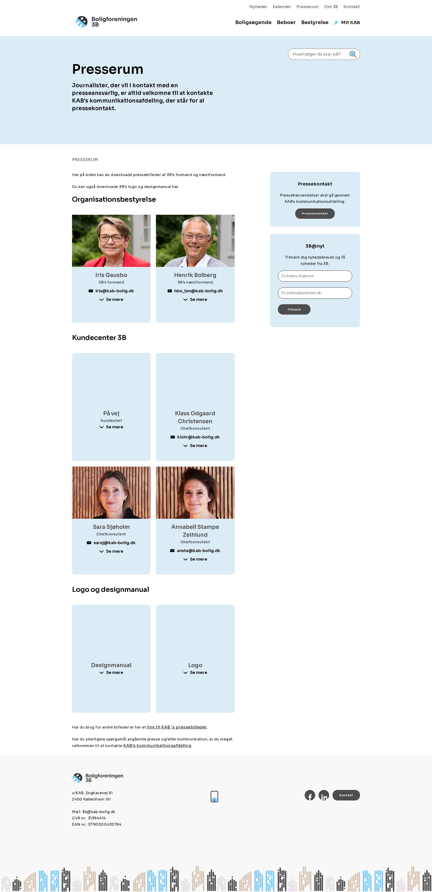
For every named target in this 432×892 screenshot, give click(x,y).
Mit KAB (350, 22)
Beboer (286, 22)
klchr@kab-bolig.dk (198, 437)
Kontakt (351, 6)
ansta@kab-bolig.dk (198, 550)
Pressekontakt (315, 213)
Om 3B (331, 6)
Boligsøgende (253, 22)
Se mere (114, 299)
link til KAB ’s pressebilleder (177, 727)
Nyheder (258, 6)
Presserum (308, 6)
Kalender (282, 6)
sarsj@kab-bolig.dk (115, 542)
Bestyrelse (314, 22)
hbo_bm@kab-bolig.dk (198, 290)
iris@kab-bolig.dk (114, 290)
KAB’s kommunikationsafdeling (157, 745)
